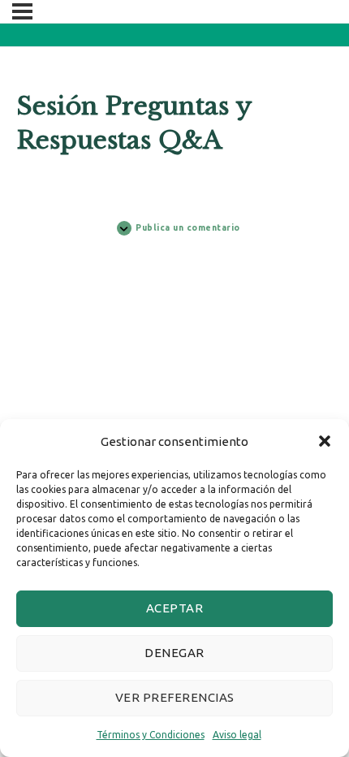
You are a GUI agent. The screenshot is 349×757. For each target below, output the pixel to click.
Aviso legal (237, 734)
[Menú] (22, 11)
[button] (325, 441)
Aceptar (175, 608)
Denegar (174, 653)
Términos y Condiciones (151, 734)
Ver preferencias (175, 697)
